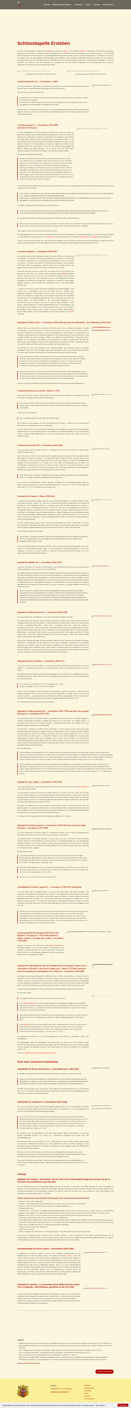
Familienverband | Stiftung (61, 4)
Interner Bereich (108, 4)
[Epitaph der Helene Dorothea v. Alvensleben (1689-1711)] (103, 666)
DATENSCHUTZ (64, 1392)
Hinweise (97, 4)
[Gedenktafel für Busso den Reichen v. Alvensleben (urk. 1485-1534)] (99, 1253)
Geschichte (78, 4)
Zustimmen (123, 1405)
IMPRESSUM (54, 1392)
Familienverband (89, 1388)
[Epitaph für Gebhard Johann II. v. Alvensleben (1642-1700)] (103, 617)
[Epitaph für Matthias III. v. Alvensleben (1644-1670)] (103, 567)
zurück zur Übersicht (104, 1371)
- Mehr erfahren (100, 1405)
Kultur (88, 4)
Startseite (47, 4)
